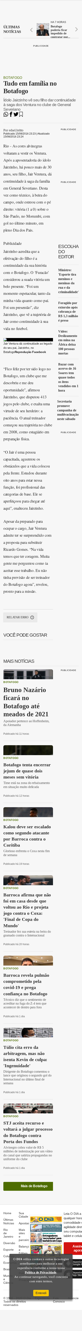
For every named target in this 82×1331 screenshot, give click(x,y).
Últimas (12, 29)
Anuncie (73, 1298)
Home (7, 1213)
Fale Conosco (59, 1299)
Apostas (24, 1223)
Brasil (7, 1269)
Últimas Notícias (8, 1221)
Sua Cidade (23, 1214)
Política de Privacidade (40, 1272)
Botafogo (12, 77)
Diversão (9, 1243)
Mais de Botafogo (34, 1186)
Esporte (8, 1249)
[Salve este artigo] (21, 115)
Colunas (8, 1256)
